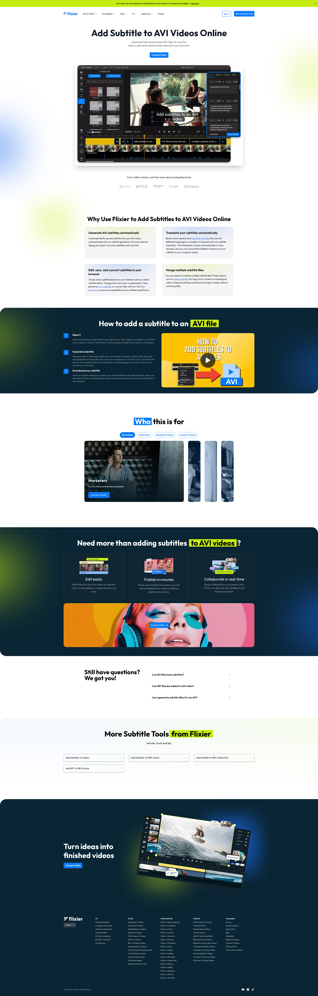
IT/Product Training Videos (203, 960)
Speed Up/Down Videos (137, 946)
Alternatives (167, 918)
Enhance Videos (134, 939)
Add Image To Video (136, 922)
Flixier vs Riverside (168, 957)
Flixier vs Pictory (167, 964)
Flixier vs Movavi (167, 974)
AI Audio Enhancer (102, 922)
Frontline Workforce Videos (204, 957)
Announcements (232, 926)
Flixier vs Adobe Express (170, 922)
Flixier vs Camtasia (168, 926)
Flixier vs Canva (167, 929)
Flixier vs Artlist (167, 967)
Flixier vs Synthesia (168, 943)
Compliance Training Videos (204, 950)
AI (96, 918)
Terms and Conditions (234, 950)
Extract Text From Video (137, 964)
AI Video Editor (101, 933)
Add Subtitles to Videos (137, 929)
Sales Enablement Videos (203, 953)
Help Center (230, 929)
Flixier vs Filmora (167, 939)
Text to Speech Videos (137, 936)
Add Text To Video (135, 933)
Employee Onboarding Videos (205, 943)
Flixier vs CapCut (167, 933)
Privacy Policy (231, 946)
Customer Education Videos (204, 946)
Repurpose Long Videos (202, 939)
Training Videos (199, 926)
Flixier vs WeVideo (168, 978)
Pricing (161, 14)
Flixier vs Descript (168, 936)
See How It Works (99, 495)
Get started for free (244, 14)
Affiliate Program (232, 939)
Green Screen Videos (136, 957)
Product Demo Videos (201, 929)
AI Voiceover (100, 943)
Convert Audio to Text (136, 953)
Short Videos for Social (202, 922)
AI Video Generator (103, 936)
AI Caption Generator (104, 926)
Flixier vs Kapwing (168, 971)
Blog (227, 933)
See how (195, 3)
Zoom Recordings (135, 960)
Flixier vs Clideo (167, 950)
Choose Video (159, 55)
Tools (130, 918)
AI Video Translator (103, 939)
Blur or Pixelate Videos (137, 943)
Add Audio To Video (135, 926)
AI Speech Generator (103, 929)
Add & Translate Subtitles (203, 936)
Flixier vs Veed (166, 946)
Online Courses (199, 933)
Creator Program (233, 943)
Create (196, 918)
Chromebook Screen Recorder (140, 950)
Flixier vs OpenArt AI (169, 960)
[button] (90, 14)
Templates (230, 936)
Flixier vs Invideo (167, 953)
